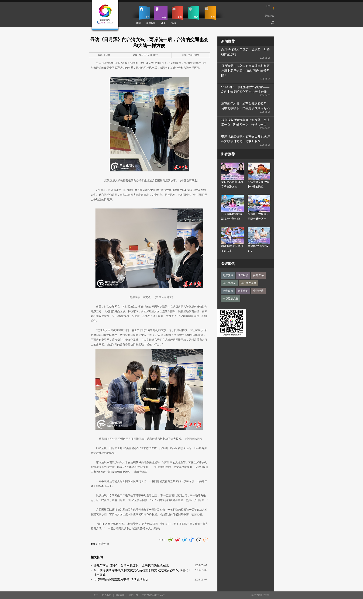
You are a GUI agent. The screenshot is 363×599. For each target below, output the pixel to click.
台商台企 (243, 290)
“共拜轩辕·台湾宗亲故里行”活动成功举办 (121, 579)
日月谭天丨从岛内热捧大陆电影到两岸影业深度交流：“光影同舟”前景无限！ (245, 70)
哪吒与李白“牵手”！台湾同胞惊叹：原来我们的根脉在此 (131, 565)
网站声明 (120, 595)
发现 (177, 13)
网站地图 (133, 595)
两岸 (161, 13)
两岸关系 (258, 275)
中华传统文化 (230, 298)
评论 (163, 23)
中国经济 (258, 290)
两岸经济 (243, 275)
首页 (144, 13)
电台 (193, 13)
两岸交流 (104, 543)
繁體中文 (269, 15)
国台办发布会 (248, 283)
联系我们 (106, 595)
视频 (173, 23)
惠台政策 (228, 290)
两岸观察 (150, 23)
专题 (210, 13)
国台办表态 (229, 283)
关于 (96, 595)
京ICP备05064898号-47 (153, 595)
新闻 (138, 23)
